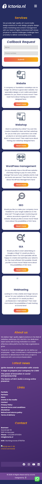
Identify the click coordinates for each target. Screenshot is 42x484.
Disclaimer (5, 410)
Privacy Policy (6, 405)
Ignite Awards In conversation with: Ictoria (20, 367)
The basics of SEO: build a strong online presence (18, 380)
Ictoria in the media (9, 400)
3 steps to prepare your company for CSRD (20, 370)
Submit (21, 59)
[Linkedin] (38, 464)
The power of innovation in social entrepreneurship (15, 375)
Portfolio (4, 392)
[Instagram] (28, 464)
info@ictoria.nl (7, 437)
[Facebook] (23, 464)
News (3, 397)
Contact (4, 402)
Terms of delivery (8, 415)
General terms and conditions (13, 407)
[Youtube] (33, 464)
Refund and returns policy (11, 412)
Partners (4, 395)
